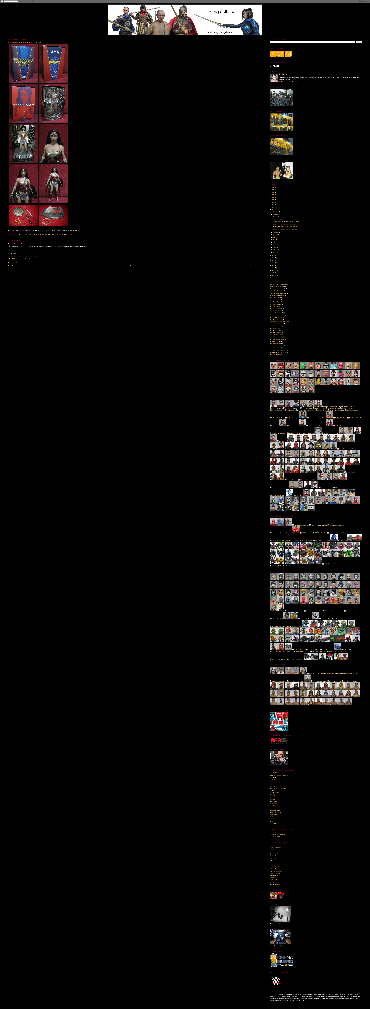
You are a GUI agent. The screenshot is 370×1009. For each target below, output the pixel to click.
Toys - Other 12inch (275, 335)
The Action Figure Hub (276, 880)
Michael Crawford (274, 797)
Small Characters (274, 808)
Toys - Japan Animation (276, 317)
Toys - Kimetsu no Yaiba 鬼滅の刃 (279, 321)
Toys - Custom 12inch (275, 297)
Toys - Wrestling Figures (276, 354)
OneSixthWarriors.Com (276, 871)
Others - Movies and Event (277, 289)
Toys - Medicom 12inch (276, 326)
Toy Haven (272, 817)
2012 (273, 265)
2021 (273, 199)
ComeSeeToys (273, 781)
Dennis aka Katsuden (13, 244)
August (275, 235)
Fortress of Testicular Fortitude (278, 788)
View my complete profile (288, 81)
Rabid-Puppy (273, 806)
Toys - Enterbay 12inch (276, 308)
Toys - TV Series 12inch (276, 343)
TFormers (272, 877)
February (275, 250)
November (276, 214)
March (275, 247)
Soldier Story (273, 858)
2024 (273, 192)
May (274, 242)
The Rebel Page (274, 814)
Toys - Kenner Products (276, 319)
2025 (273, 189)
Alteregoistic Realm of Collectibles (279, 775)
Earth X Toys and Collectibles (277, 834)
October (275, 217)
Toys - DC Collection (24, 234)
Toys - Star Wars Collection (277, 339)
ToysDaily (272, 882)
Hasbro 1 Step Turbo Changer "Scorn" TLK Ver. (285, 226)
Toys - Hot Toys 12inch (55, 234)
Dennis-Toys (273, 786)
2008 (273, 275)
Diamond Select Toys (275, 845)
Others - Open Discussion (276, 291)
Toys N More (273, 819)
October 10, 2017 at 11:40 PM (19, 258)
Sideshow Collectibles (275, 856)
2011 (273, 268)
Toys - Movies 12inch (70, 234)
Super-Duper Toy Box (275, 812)
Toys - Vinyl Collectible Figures (278, 352)
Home (131, 266)
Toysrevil (272, 821)
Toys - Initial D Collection (276, 315)
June (274, 240)
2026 (273, 187)
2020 (273, 202)
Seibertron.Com (274, 875)
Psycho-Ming (273, 803)
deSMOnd (11, 253)
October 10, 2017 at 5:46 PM (18, 249)
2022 (273, 197)
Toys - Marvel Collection (276, 324)
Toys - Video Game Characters (277, 350)
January (275, 252)
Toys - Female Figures (39, 234)
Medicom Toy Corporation (277, 854)
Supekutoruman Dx (275, 810)
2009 (273, 273)
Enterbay (272, 849)
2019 (273, 204)
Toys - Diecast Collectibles (277, 302)
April (274, 245)
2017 (273, 210)
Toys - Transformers (275, 341)
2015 (273, 258)
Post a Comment (12, 263)
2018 (273, 207)
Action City (273, 832)
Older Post (252, 266)
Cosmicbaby (273, 784)
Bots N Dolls (273, 779)
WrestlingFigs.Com (275, 884)
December (276, 212)
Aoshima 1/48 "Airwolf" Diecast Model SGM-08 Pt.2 (286, 221)
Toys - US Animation (275, 348)
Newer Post (11, 266)
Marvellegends (274, 795)
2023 (273, 194)
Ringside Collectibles (275, 873)
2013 (273, 263)
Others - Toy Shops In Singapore (278, 293)
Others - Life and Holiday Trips (278, 284)
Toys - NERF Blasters (275, 332)
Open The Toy (273, 801)
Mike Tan (272, 799)
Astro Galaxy (273, 777)
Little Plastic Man (274, 792)
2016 (273, 255)
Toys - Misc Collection (276, 328)
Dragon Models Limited (276, 847)
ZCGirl (271, 860)
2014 (273, 260)
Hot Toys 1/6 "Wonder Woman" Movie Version (24, 42)
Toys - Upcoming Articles (276, 346)
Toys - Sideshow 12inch (276, 337)
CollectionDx (273, 869)
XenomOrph (273, 823)
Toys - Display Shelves (275, 304)
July (274, 237)
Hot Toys (272, 851)
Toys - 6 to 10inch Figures (276, 295)
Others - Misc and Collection (277, 286)
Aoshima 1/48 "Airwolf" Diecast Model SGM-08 (285, 224)
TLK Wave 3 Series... (278, 219)
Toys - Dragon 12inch (275, 306)
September (276, 232)
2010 (273, 270)
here (78, 230)
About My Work (274, 773)
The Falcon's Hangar (275, 836)
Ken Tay (272, 790)
